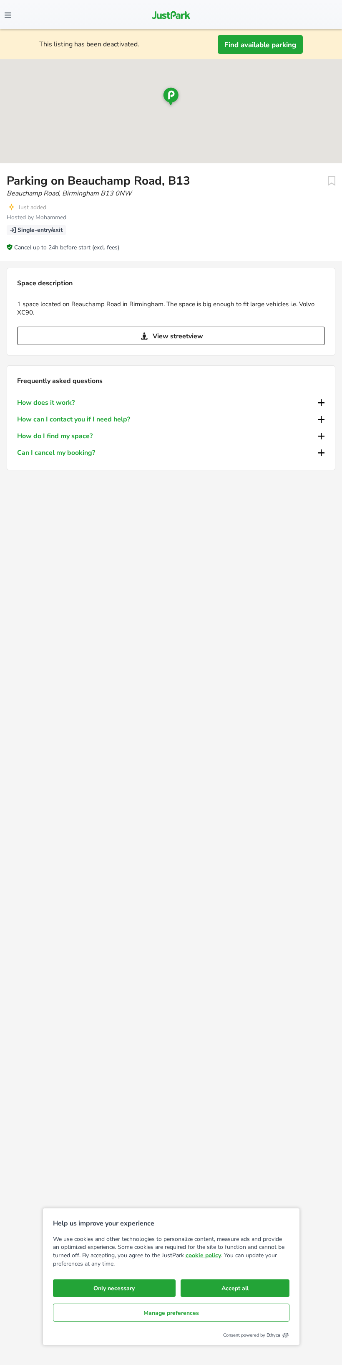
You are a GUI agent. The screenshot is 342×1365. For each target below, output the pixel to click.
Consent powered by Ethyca (251, 1335)
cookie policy (203, 1255)
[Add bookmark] (331, 181)
